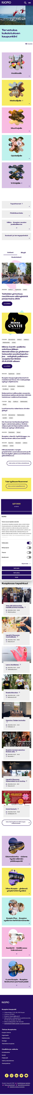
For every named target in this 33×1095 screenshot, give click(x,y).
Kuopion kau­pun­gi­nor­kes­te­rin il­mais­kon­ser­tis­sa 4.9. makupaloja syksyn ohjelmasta (16, 380)
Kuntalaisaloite (6, 1052)
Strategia (4, 1041)
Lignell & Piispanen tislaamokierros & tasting (16, 780)
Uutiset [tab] (10, 252)
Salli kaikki (16, 568)
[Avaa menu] (29, 2)
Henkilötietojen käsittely (23, 1083)
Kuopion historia (6, 1033)
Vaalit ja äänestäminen (8, 1061)
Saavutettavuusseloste (24, 1085)
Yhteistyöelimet (6, 1063)
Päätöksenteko (6, 1038)
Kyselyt (4, 1055)
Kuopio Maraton (13, 692)
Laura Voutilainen (13, 665)
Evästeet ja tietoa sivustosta (17, 1087)
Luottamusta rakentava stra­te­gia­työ (16, 409)
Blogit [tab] (23, 253)
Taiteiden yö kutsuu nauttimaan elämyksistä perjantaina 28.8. (15, 296)
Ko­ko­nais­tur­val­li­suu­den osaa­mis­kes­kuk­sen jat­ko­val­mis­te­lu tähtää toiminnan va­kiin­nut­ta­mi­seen (16, 395)
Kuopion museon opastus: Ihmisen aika (15, 750)
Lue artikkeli (7, 304)
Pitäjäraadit (5, 1058)
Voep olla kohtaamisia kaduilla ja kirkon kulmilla (16, 606)
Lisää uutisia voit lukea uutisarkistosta (19, 463)
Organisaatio (5, 1035)
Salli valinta (16, 572)
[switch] (29, 547)
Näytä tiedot (25, 563)
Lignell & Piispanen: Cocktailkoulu (13, 636)
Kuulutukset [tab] (16, 257)
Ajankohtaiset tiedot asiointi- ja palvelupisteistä (17, 1024)
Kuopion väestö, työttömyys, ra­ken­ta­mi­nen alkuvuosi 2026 (16, 437)
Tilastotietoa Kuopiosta (8, 1044)
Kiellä (16, 577)
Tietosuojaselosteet (9, 1085)
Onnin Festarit (12, 809)
